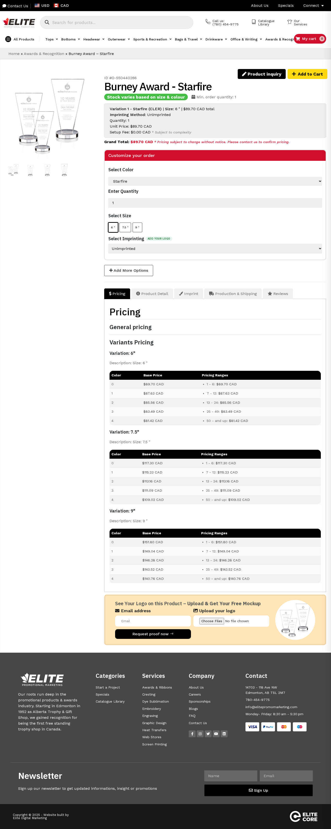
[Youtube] (216, 733)
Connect (311, 5)
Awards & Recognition (44, 53)
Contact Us (17, 6)
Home (14, 53)
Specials (286, 5)
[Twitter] (208, 733)
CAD (65, 5)
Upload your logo (216, 610)
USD (45, 5)
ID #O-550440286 (120, 78)
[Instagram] (200, 733)
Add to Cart (310, 74)
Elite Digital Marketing (30, 818)
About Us (259, 5)
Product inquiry (263, 74)
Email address (135, 610)
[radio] (113, 227)
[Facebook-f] (192, 733)
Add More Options (130, 270)
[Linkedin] (224, 733)
